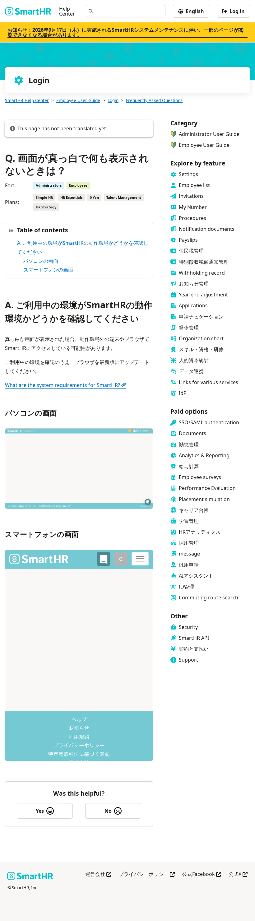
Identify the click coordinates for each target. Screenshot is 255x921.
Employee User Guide (78, 100)
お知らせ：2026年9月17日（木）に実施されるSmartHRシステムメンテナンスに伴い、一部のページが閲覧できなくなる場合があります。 (125, 32)
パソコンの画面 (40, 261)
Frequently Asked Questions (154, 100)
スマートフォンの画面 (48, 269)
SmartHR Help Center (27, 100)
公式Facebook (201, 874)
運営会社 (98, 874)
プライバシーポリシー (147, 874)
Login (113, 100)
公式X (238, 874)
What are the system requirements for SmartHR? (62, 385)
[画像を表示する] (79, 470)
